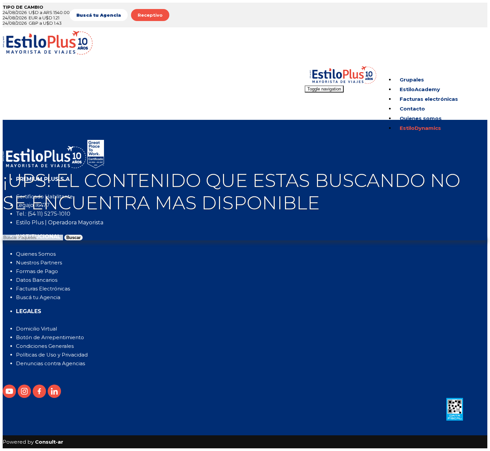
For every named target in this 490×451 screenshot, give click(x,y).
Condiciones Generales (45, 346)
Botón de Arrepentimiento (50, 337)
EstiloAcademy (420, 89)
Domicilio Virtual (36, 328)
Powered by (33, 442)
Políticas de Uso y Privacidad (52, 355)
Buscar (73, 237)
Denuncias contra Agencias (50, 363)
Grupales (412, 79)
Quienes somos (421, 118)
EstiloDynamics (420, 128)
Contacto (412, 108)
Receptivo (150, 15)
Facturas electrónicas (429, 99)
